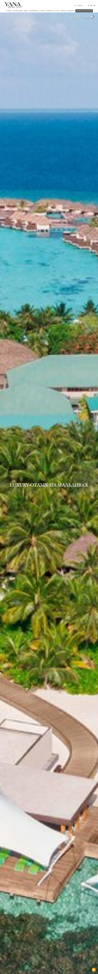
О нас (57, 10)
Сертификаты (33, 10)
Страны (8, 10)
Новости (50, 10)
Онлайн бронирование (84, 10)
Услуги (42, 10)
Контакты (71, 10)
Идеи (26, 10)
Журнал (63, 10)
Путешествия (17, 10)
